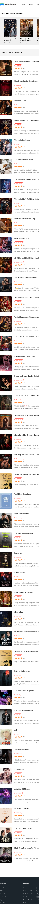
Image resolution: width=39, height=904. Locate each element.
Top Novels (26, 888)
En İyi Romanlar (28, 894)
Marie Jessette (7, 42)
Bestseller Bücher (28, 891)
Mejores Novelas (28, 900)
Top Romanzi (27, 897)
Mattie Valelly (23, 42)
